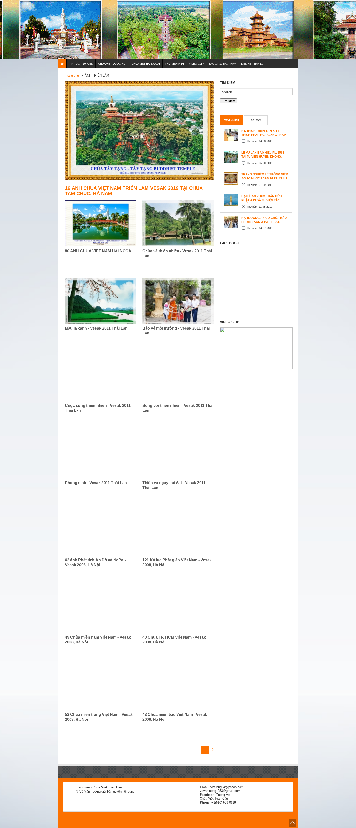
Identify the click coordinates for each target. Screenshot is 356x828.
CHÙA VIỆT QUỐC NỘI (112, 63)
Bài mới (256, 120)
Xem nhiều (231, 120)
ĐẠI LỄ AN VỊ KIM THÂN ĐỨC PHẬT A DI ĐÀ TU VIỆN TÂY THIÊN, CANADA (261, 200)
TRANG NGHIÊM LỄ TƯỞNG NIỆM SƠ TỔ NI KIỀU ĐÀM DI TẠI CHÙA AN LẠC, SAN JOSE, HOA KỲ (264, 178)
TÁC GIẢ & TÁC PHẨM (222, 63)
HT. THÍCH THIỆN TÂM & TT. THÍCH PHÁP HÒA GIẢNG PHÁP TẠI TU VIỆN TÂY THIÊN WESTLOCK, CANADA (263, 137)
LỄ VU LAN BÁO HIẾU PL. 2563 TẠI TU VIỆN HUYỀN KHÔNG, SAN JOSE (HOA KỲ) (262, 157)
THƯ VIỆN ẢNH (174, 63)
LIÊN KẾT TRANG (252, 63)
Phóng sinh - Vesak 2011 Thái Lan (96, 483)
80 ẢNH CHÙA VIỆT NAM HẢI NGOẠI (98, 251)
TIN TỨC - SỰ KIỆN (81, 63)
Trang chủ (72, 75)
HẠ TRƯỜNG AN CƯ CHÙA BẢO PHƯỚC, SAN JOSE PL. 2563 (264, 220)
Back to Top (292, 823)
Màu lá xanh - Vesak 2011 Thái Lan (96, 328)
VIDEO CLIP (196, 63)
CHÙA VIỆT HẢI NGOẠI (146, 63)
